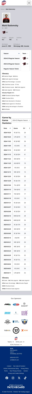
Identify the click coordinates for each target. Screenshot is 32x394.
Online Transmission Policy (11, 368)
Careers (25, 371)
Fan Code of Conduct (19, 366)
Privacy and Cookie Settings (16, 373)
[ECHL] (3, 2)
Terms (6, 371)
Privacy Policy (25, 368)
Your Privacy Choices (15, 371)
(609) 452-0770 (14, 357)
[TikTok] (25, 378)
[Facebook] (6, 378)
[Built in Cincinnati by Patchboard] (16, 386)
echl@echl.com (14, 360)
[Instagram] (13, 378)
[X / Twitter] (19, 378)
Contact (9, 366)
